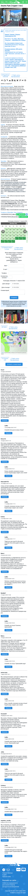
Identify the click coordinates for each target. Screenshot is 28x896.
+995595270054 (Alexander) (9, 217)
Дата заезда (6, 283)
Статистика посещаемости (10, 883)
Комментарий (5, 291)
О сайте (4, 875)
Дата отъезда (6, 287)
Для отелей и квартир (8, 885)
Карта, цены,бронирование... (15, 75)
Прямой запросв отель (7, 248)
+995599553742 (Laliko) (8, 214)
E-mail (5, 269)
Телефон (5, 273)
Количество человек (4, 276)
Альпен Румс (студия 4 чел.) (12, 6)
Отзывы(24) (5, 359)
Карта (5, 327)
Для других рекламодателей (10, 886)
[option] (14, 17)
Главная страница (7, 873)
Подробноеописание (5, 75)
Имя (6, 265)
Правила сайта (6, 876)
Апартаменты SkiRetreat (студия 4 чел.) (15, 185)
